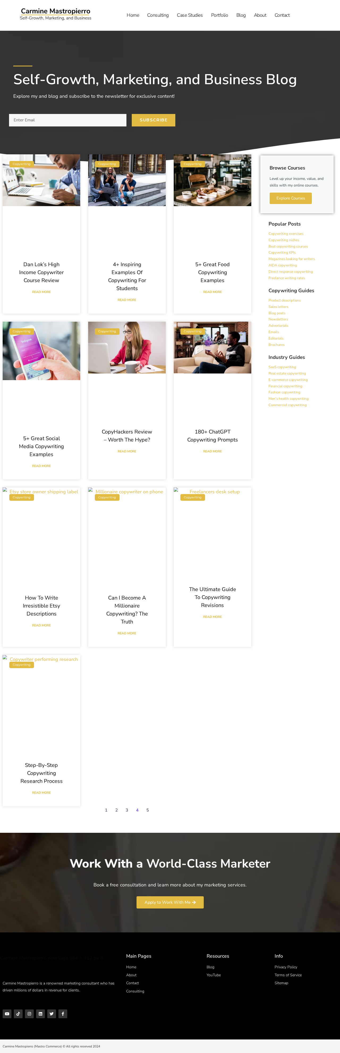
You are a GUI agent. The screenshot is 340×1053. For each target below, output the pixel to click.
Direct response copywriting (291, 271)
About (260, 15)
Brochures (276, 344)
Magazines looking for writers (292, 259)
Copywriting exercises (286, 233)
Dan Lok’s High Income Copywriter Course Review (41, 272)
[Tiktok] (18, 1013)
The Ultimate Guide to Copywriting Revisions (212, 597)
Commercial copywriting (288, 405)
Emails (274, 332)
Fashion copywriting (284, 392)
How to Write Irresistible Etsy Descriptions (41, 605)
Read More (41, 292)
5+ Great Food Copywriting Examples (212, 272)
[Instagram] (29, 1013)
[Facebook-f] (62, 1013)
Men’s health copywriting (289, 398)
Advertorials (278, 325)
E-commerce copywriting (288, 379)
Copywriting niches (284, 240)
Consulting (158, 15)
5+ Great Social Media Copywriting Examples (41, 446)
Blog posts (277, 313)
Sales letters (278, 306)
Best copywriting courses (288, 246)
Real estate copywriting (287, 373)
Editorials (276, 338)
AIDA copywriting (283, 265)
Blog (241, 15)
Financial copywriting (285, 386)
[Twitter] (51, 1013)
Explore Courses (291, 198)
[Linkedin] (40, 1013)
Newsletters (278, 319)
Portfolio (219, 15)
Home (133, 15)
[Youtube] (7, 1013)
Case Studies (190, 15)
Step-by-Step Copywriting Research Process (41, 773)
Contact (282, 15)
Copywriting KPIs (282, 252)
